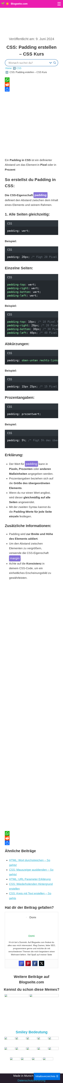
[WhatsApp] (31, 79)
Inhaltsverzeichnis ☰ (46, 1076)
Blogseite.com (19, 3)
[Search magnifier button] (55, 63)
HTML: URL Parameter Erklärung (30, 879)
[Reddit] (31, 84)
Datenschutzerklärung (31, 1080)
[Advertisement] (31, 123)
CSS (18, 68)
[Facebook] (35, 963)
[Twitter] (41, 963)
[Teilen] (31, 89)
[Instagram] (21, 963)
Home (8, 68)
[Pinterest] (28, 963)
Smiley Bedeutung (31, 1032)
